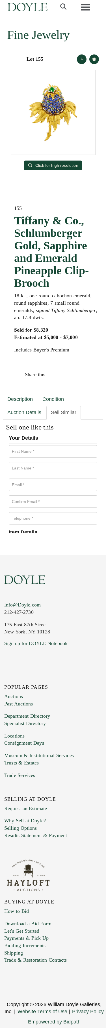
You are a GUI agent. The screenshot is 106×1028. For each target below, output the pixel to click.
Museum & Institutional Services (39, 755)
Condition (53, 399)
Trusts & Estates (21, 763)
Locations (14, 736)
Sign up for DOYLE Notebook (36, 643)
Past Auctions (18, 704)
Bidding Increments (25, 945)
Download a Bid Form (27, 923)
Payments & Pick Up (26, 938)
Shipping (13, 953)
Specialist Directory (25, 723)
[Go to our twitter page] (21, 678)
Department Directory (27, 716)
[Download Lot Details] (81, 59)
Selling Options (20, 828)
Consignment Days (24, 743)
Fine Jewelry (38, 34)
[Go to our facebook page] (9, 678)
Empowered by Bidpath (54, 1022)
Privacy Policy (88, 1011)
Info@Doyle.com (22, 605)
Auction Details (24, 412)
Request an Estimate (25, 808)
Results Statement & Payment (35, 835)
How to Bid (16, 911)
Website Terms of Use (42, 1011)
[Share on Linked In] (78, 374)
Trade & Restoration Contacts (35, 960)
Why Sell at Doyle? (25, 820)
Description (20, 399)
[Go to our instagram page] (91, 374)
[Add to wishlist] (94, 59)
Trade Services (19, 775)
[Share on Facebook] (54, 374)
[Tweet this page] (67, 374)
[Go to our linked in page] (33, 678)
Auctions (13, 696)
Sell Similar (63, 412)
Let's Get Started (21, 931)
